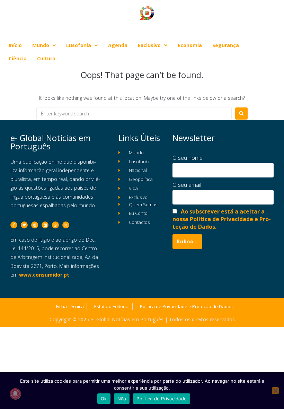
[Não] (275, 390)
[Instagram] (34, 224)
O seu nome (187, 158)
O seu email (186, 185)
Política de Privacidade (161, 398)
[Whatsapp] (55, 224)
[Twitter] (24, 224)
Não (121, 398)
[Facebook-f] (13, 224)
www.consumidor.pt (44, 274)
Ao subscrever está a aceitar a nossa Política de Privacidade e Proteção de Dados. (221, 219)
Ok (104, 398)
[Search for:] (134, 113)
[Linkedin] (45, 224)
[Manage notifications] (15, 393)
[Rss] (65, 224)
